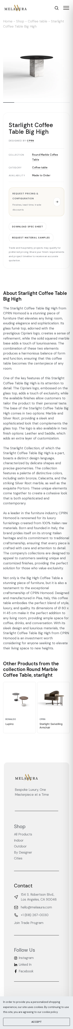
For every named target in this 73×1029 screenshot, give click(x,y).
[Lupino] (20, 698)
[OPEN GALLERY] (36, 64)
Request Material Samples (31, 237)
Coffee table (37, 21)
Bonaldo (10, 719)
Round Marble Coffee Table (30, 672)
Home (7, 21)
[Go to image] (8, 102)
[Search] (56, 8)
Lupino (9, 723)
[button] (36, 201)
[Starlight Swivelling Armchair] (54, 698)
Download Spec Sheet (27, 226)
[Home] (15, 8)
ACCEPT (36, 1021)
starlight (43, 675)
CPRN (30, 140)
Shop (20, 21)
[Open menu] (66, 8)
